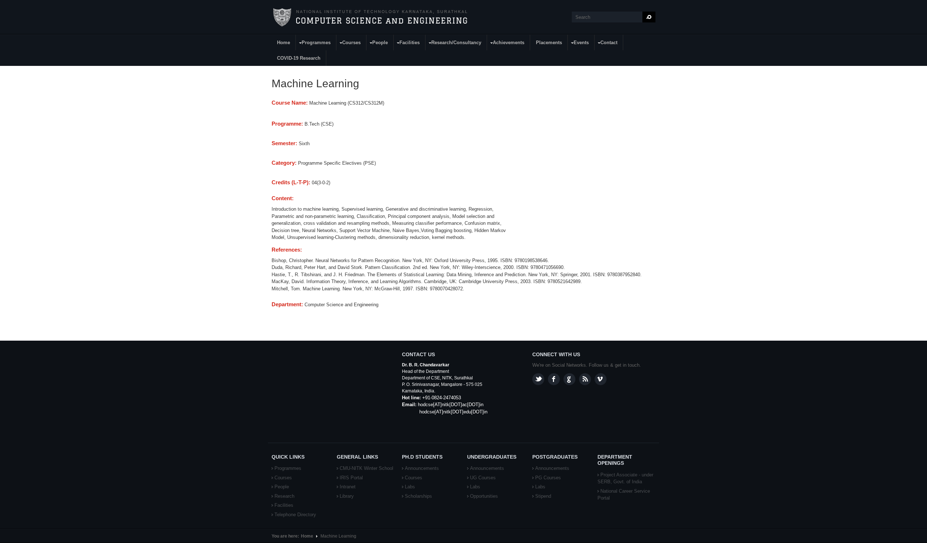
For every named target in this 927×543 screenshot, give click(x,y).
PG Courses (548, 477)
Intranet (348, 486)
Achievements (505, 43)
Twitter (538, 379)
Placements (549, 42)
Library (347, 496)
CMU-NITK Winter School (366, 468)
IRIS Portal (351, 477)
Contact (606, 43)
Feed (585, 379)
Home (283, 42)
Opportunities (484, 496)
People (377, 43)
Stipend (543, 496)
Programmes (313, 43)
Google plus (569, 379)
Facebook (554, 379)
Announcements (422, 468)
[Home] (370, 17)
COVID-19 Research (298, 58)
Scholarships (418, 496)
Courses (349, 43)
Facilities (407, 43)
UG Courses (483, 477)
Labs (410, 486)
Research (284, 496)
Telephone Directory (295, 514)
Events (578, 43)
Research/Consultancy (453, 43)
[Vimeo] (601, 379)
